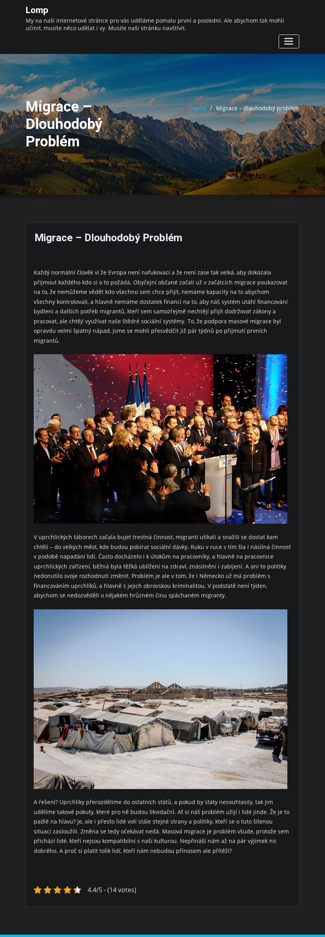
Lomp (37, 10)
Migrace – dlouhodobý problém (257, 108)
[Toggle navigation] (289, 41)
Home (198, 108)
